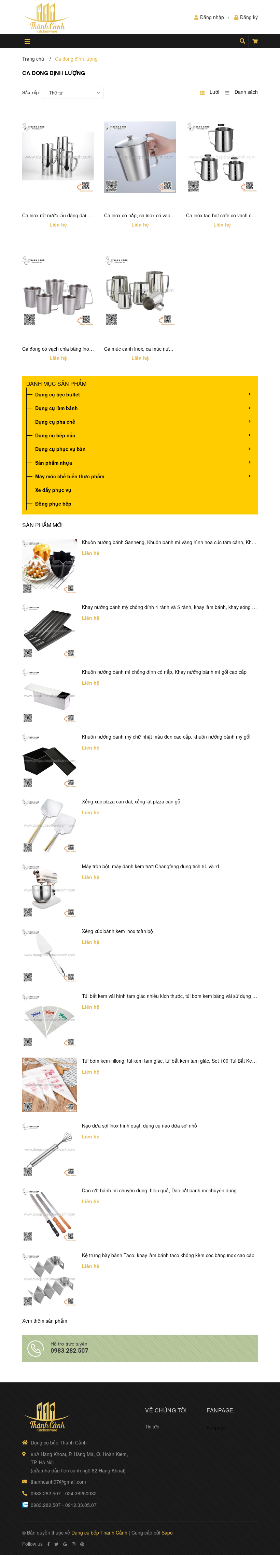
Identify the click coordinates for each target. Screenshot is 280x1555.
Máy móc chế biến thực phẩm (69, 476)
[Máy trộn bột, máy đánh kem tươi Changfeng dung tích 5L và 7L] (49, 890)
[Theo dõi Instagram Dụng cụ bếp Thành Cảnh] (73, 1544)
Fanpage (216, 1427)
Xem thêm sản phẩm (44, 1320)
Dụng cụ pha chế (55, 421)
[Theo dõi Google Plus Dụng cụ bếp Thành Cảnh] (65, 1544)
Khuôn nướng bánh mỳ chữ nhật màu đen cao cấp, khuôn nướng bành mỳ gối (166, 736)
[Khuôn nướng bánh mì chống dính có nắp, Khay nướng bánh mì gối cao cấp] (49, 696)
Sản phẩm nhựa (53, 462)
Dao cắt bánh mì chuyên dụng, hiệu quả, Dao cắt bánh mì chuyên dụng (159, 1190)
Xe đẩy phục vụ (53, 489)
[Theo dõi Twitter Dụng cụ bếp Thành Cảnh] (56, 1544)
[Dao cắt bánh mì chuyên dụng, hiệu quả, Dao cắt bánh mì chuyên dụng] (49, 1214)
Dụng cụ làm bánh (56, 408)
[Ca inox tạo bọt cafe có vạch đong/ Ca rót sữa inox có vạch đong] (222, 157)
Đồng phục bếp (53, 503)
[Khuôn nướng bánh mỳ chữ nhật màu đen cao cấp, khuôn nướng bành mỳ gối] (49, 760)
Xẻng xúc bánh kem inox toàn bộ (117, 931)
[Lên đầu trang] (261, 1522)
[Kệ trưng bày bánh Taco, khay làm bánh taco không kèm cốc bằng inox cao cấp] (49, 1279)
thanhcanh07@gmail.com (58, 1481)
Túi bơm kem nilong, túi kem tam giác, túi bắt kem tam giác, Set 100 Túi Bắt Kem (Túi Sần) (179, 1060)
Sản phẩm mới (42, 525)
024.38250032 (81, 1493)
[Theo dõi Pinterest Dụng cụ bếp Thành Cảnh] (82, 1544)
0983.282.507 (69, 1350)
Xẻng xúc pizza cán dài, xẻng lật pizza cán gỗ (131, 801)
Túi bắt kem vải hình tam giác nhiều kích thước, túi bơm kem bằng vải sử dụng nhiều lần (177, 995)
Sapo (167, 1532)
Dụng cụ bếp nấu (55, 435)
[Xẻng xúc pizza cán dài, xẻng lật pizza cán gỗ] (49, 825)
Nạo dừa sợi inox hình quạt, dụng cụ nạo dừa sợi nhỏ (139, 1125)
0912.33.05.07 (81, 1504)
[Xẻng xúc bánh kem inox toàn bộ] (49, 955)
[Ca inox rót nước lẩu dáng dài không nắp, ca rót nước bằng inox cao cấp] (58, 157)
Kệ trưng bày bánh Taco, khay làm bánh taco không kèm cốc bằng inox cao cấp (168, 1255)
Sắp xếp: (31, 92)
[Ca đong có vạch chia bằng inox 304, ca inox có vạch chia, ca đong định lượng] (58, 291)
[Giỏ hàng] (255, 41)
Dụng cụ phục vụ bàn (60, 449)
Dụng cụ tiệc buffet (57, 394)
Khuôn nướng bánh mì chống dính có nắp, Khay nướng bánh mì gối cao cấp (164, 671)
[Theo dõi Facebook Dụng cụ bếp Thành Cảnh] (48, 1544)
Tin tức (152, 1426)
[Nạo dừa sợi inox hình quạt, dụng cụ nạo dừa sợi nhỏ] (49, 1149)
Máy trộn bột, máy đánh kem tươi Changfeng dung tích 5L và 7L (151, 866)
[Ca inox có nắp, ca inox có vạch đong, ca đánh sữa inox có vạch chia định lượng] (140, 157)
